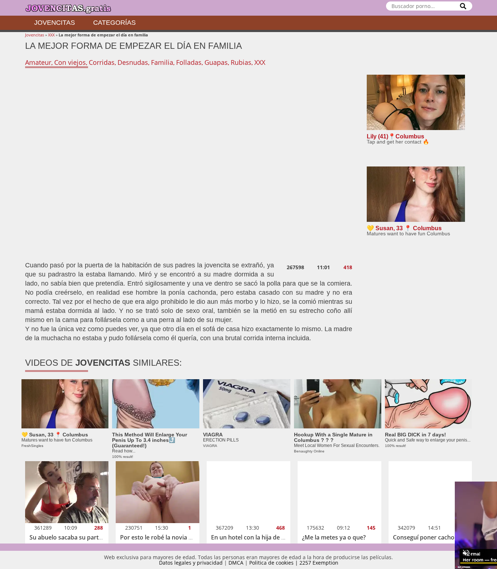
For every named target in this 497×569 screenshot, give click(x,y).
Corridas (102, 62)
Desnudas (133, 62)
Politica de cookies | (274, 562)
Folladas (189, 62)
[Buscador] (463, 6)
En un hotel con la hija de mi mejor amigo (268, 537)
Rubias (241, 62)
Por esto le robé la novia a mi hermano (173, 537)
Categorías (114, 22)
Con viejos (70, 62)
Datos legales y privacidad (191, 562)
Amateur (38, 62)
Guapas (216, 62)
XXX (51, 35)
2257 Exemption (318, 562)
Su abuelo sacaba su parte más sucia (80, 537)
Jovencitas (54, 22)
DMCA (235, 562)
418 (347, 267)
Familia (162, 62)
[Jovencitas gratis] (74, 7)
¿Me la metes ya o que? (334, 537)
